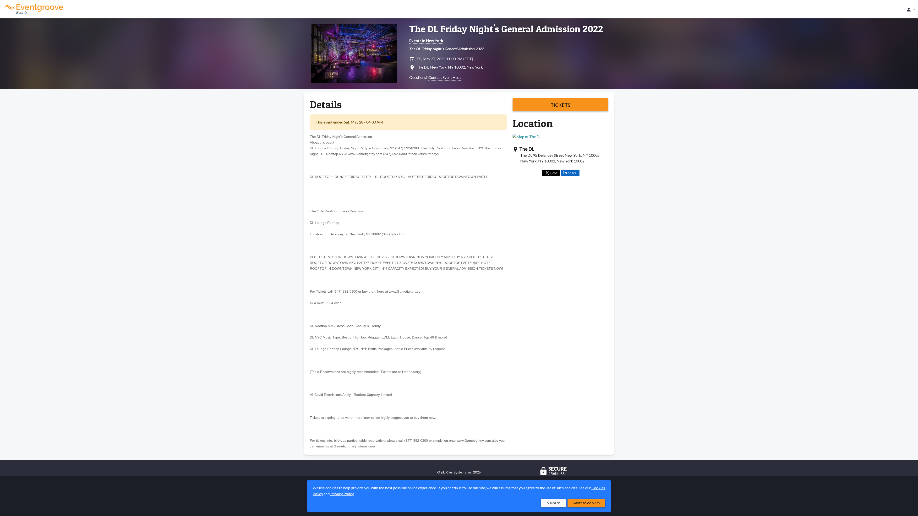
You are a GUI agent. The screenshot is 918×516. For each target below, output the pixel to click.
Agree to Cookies (586, 503)
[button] (910, 9)
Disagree (553, 503)
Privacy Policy (342, 493)
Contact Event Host (444, 77)
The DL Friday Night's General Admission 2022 (506, 29)
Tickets (560, 105)
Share (572, 173)
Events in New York (426, 40)
